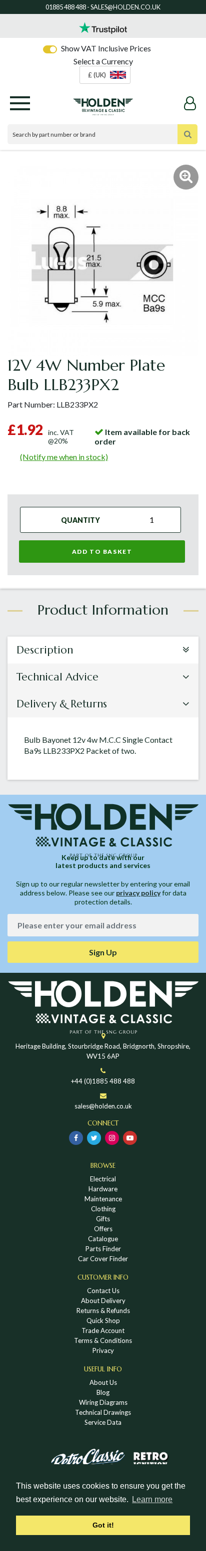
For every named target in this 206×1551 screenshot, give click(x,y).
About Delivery (103, 1301)
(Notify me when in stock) (64, 456)
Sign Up (103, 952)
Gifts (103, 1219)
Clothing (103, 1209)
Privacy (103, 1350)
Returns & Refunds (103, 1311)
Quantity (80, 520)
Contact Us (103, 1291)
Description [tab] (44, 650)
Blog (103, 1392)
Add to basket (102, 551)
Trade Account (103, 1330)
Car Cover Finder (103, 1259)
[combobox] (105, 75)
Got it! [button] (103, 1525)
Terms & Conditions (103, 1340)
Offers (103, 1229)
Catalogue (103, 1239)
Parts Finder (103, 1249)
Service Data (103, 1422)
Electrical (103, 1179)
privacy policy (138, 892)
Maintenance (103, 1199)
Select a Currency (103, 61)
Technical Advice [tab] (57, 676)
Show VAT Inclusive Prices (106, 48)
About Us (103, 1382)
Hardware (103, 1189)
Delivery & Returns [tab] (61, 703)
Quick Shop (103, 1321)
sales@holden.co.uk (103, 1106)
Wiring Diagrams (103, 1402)
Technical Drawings (103, 1412)
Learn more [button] (152, 1499)
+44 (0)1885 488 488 (103, 1081)
